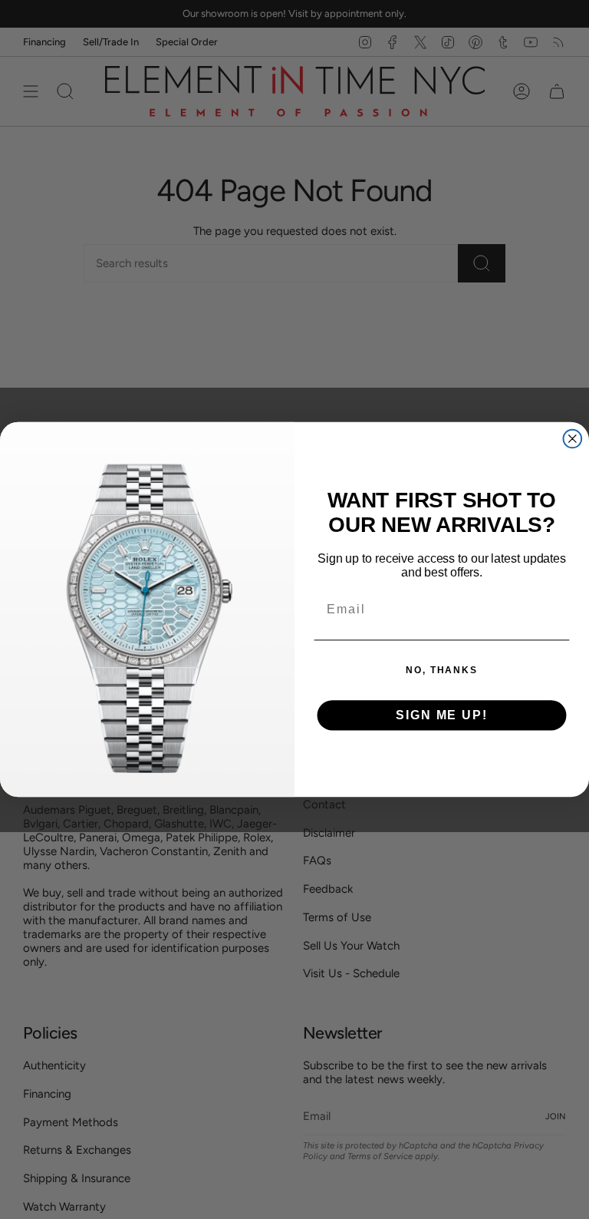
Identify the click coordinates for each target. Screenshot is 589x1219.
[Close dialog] (573, 439)
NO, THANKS (442, 670)
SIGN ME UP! (441, 715)
